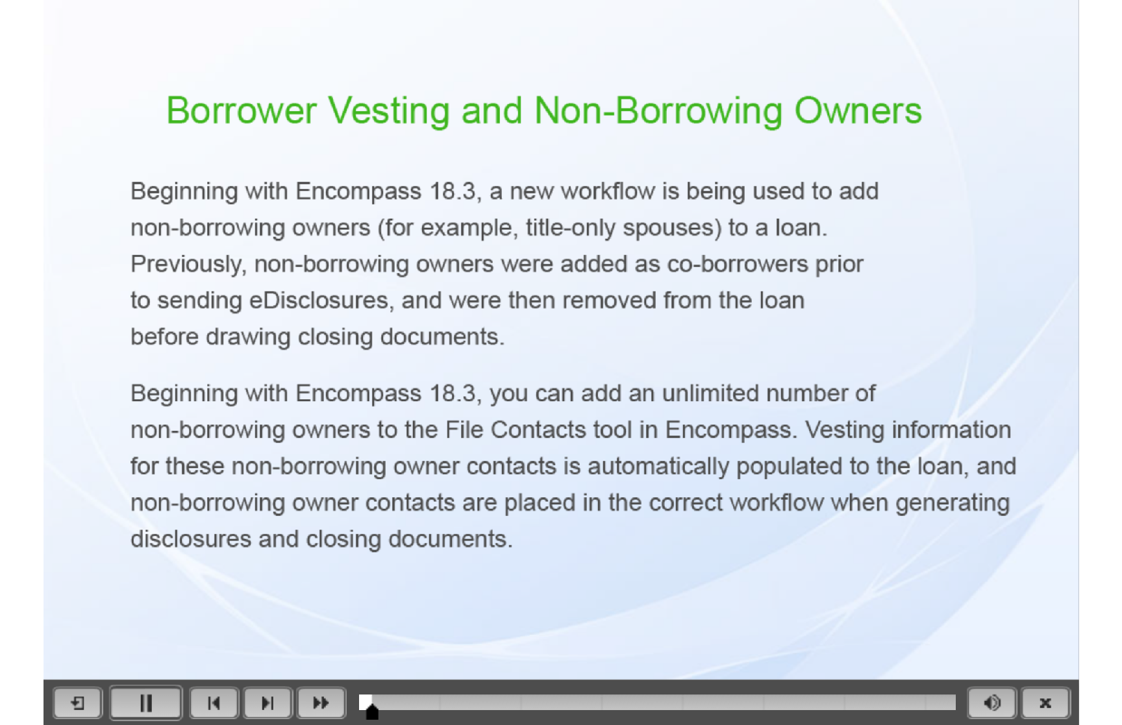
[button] (77, 702)
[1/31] (374, 712)
